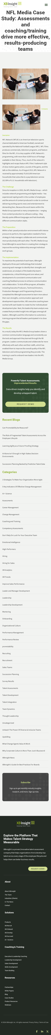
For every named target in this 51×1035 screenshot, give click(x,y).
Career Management (10, 507)
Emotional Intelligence (11, 542)
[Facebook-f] (36, 1031)
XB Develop (8, 933)
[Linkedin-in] (42, 1031)
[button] (46, 4)
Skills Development (11, 967)
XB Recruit (8, 926)
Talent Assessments (10, 688)
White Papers (9, 991)
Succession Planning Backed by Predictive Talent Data (23, 464)
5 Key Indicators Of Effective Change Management (21, 486)
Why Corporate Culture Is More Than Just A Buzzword (23, 750)
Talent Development (10, 695)
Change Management (10, 514)
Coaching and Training (11, 521)
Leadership (6, 598)
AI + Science (7, 493)
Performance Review (10, 639)
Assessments (7, 500)
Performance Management (13, 632)
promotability (7, 646)
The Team (8, 895)
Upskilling (6, 737)
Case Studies (9, 998)
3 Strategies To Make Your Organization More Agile (22, 479)
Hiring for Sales (8, 563)
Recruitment (7, 660)
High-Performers (9, 549)
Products (8, 922)
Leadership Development (12, 605)
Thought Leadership (10, 716)
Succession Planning (10, 674)
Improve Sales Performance (13, 584)
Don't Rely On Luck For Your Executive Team (19, 535)
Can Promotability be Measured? (15, 428)
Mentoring (6, 611)
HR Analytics (7, 570)
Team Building (9, 970)
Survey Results (8, 681)
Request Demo (25, 404)
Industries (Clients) (11, 898)
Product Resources (11, 1001)
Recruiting (6, 653)
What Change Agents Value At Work (16, 744)
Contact (7, 905)
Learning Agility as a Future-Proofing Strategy (20, 446)
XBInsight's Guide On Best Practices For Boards (20, 764)
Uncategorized (8, 723)
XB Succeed (9, 936)
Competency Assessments (12, 528)
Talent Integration (9, 702)
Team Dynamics (8, 709)
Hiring (4, 556)
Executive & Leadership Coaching (16, 956)
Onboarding (7, 618)
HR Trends (6, 577)
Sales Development (11, 963)
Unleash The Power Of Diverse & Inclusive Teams (21, 730)
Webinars (8, 1005)
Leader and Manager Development (16, 591)
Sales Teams (7, 667)
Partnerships (9, 987)
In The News (9, 902)
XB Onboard (9, 929)
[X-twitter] (47, 1031)
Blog (6, 994)
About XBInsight (10, 891)
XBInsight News (8, 757)
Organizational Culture (11, 625)
